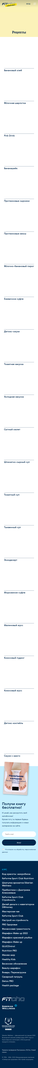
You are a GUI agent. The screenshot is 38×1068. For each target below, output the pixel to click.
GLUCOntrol (8, 946)
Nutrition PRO (9, 950)
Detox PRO (7, 981)
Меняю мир (8, 955)
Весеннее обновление (14, 963)
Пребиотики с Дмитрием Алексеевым (16, 891)
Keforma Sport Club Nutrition (18, 878)
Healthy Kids (9, 959)
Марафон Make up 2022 (15, 933)
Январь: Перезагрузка (14, 972)
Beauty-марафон (11, 968)
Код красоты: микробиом (16, 874)
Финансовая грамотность (16, 928)
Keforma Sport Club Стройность (12, 898)
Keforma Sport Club (12, 915)
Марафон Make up (12, 941)
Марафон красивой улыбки (17, 937)
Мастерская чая (10, 911)
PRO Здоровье (9, 924)
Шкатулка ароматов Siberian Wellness (17, 884)
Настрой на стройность (15, 920)
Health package (10, 985)
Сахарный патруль (12, 976)
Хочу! (19, 843)
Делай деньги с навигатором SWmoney (18, 906)
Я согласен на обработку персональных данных (19, 850)
